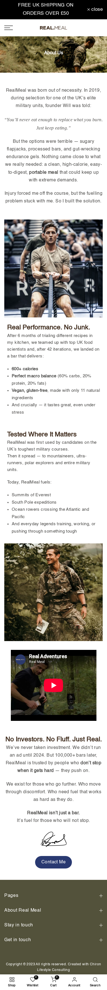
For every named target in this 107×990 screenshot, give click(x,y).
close (96, 9)
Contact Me (53, 862)
